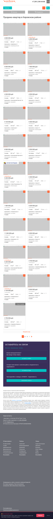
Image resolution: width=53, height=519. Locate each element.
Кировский (22, 447)
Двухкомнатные (7, 449)
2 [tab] (10, 35)
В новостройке (7, 443)
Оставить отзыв (26, 370)
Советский (22, 443)
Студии (5, 445)
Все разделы (6, 454)
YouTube (21, 348)
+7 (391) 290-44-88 (22, 420)
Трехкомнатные (7, 451)
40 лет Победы (39, 449)
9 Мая (37, 451)
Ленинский (22, 449)
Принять (40, 515)
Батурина (38, 447)
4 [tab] (19, 35)
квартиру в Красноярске (16, 400)
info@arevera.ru (10, 422)
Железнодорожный (24, 445)
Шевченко (38, 445)
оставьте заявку (28, 402)
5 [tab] (23, 35)
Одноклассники (14, 348)
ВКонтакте (7, 348)
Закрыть (48, 515)
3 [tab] (14, 35)
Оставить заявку (26, 358)
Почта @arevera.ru (7, 508)
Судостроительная (40, 443)
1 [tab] (5, 35)
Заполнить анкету (26, 380)
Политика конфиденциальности (11, 510)
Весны (37, 452)
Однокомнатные (7, 447)
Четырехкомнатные (8, 452)
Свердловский (22, 452)
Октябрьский (22, 451)
